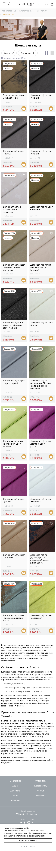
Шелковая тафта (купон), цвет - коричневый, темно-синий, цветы (40, 559)
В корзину (23, 108)
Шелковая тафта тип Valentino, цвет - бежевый (40, 267)
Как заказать (40, 785)
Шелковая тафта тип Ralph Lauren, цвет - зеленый (13, 444)
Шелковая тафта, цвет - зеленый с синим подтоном (14, 267)
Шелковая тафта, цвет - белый (41, 324)
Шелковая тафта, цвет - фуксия (14, 500)
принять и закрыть (28, 840)
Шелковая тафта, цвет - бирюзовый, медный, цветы (14, 618)
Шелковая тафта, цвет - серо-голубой (14, 382)
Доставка (15, 790)
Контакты (40, 795)
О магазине (15, 780)
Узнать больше (28, 846)
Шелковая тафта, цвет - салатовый (41, 616)
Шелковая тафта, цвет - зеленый (41, 208)
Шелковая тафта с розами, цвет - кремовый (12, 209)
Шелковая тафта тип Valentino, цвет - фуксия (40, 444)
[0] (52, 4)
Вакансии (15, 800)
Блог (15, 795)
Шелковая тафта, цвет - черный (41, 96)
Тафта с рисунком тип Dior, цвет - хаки (13, 96)
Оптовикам (40, 780)
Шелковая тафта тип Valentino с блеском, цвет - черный (13, 325)
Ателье (40, 790)
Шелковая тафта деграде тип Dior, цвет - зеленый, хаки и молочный (41, 384)
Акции (15, 785)
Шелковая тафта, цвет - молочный (41, 500)
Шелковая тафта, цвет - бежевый (14, 556)
